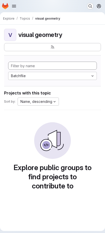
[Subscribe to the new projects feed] (52, 47)
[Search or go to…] (90, 6)
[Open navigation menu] (14, 6)
